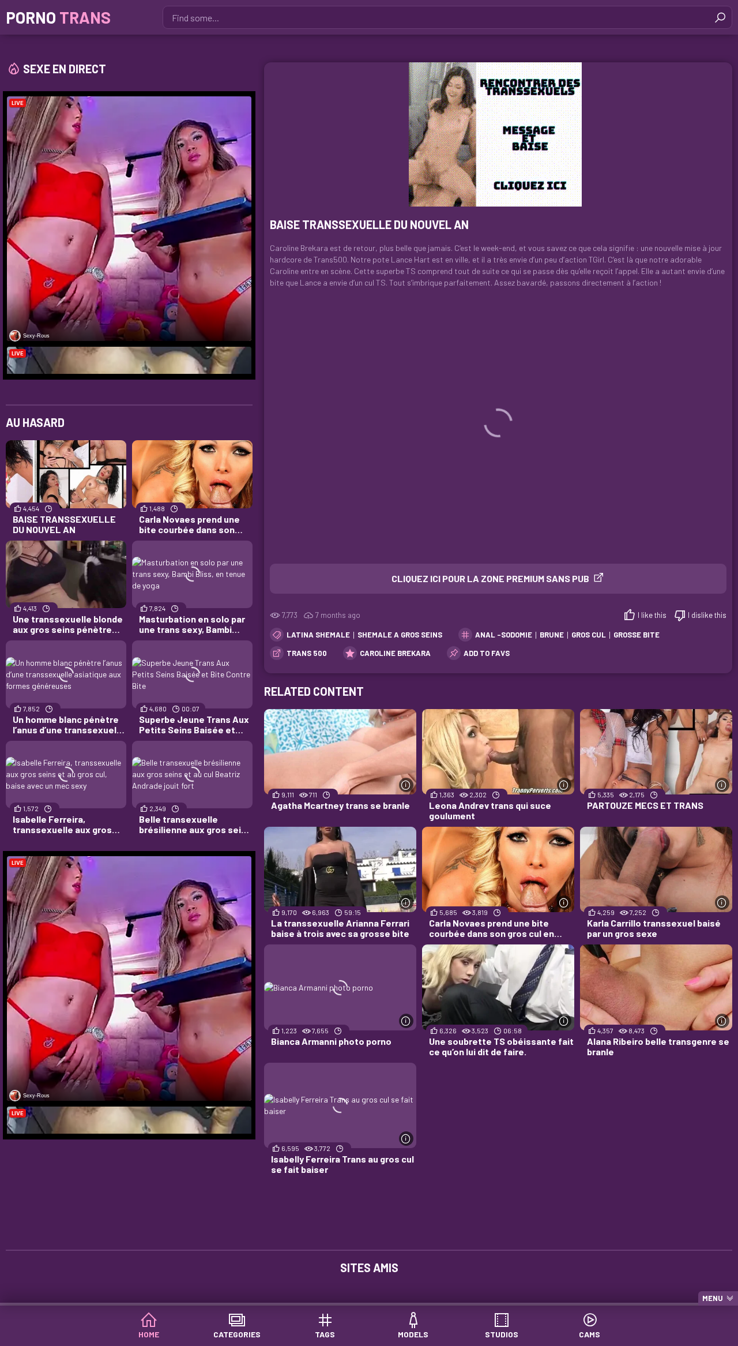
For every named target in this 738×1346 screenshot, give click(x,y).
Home (148, 1334)
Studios (501, 1334)
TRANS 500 (307, 653)
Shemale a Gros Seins (399, 635)
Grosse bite (636, 635)
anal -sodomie (503, 635)
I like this (652, 615)
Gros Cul (588, 635)
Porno (58, 17)
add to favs (487, 653)
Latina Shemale (318, 635)
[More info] (406, 785)
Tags (325, 1334)
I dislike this (707, 615)
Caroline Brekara (395, 653)
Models (413, 1334)
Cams (589, 1334)
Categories (237, 1334)
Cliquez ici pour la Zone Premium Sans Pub (490, 578)
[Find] (720, 17)
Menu (712, 1298)
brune (552, 635)
